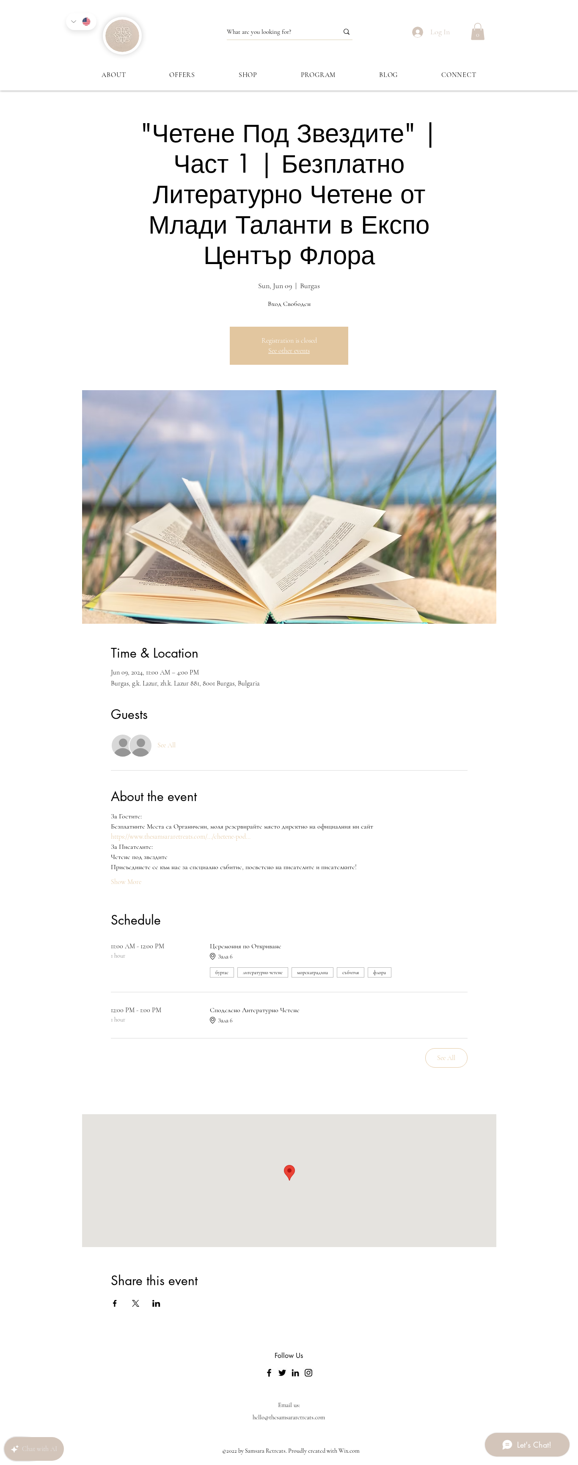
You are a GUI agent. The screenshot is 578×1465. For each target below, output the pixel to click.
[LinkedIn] (295, 1373)
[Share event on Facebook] (115, 1303)
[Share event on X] (136, 1303)
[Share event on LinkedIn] (156, 1303)
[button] (478, 31)
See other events (289, 351)
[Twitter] (282, 1373)
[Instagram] (308, 1373)
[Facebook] (269, 1373)
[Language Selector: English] (81, 21)
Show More (126, 882)
